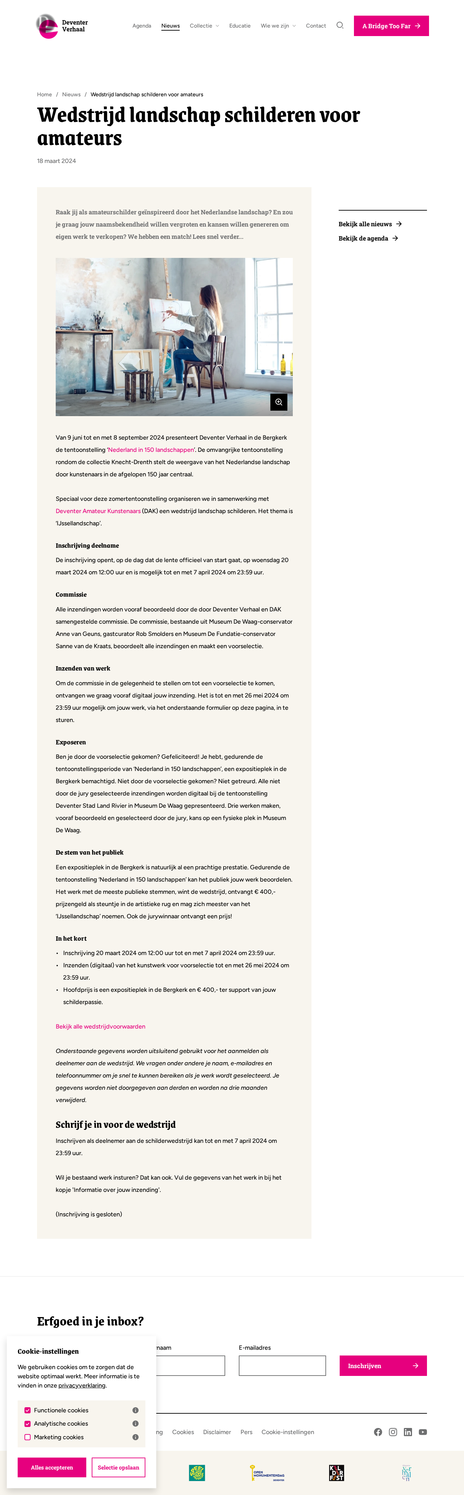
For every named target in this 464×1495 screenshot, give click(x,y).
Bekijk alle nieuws (365, 224)
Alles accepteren (52, 1467)
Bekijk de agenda (363, 238)
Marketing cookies (59, 1437)
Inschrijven (364, 1366)
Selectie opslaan (118, 1467)
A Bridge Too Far (386, 26)
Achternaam (154, 1348)
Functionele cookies (61, 1410)
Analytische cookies (61, 1423)
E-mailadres (255, 1348)
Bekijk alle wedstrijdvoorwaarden (100, 1026)
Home (44, 94)
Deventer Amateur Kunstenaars (98, 511)
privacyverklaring (82, 1385)
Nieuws (71, 94)
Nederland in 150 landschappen (151, 450)
